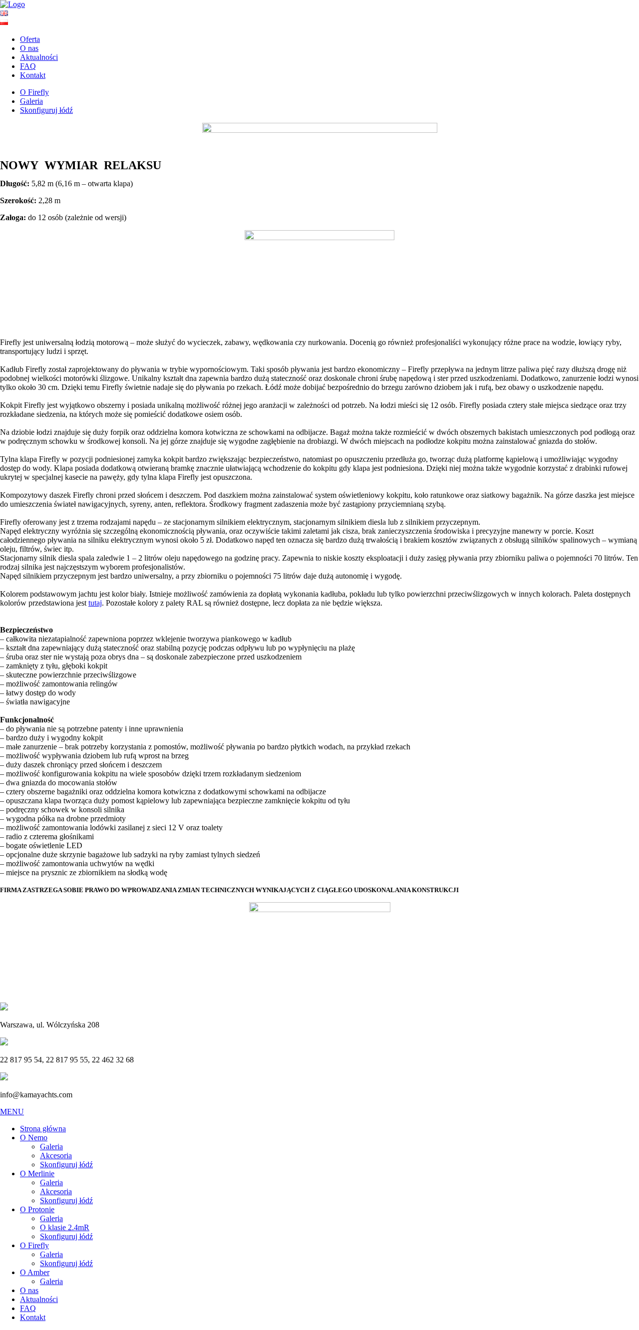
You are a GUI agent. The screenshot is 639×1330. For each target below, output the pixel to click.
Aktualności (39, 57)
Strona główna (43, 1128)
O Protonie (37, 1209)
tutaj (95, 603)
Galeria (31, 101)
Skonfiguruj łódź (46, 110)
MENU (12, 1111)
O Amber (34, 1272)
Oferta (30, 39)
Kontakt (32, 75)
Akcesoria (56, 1155)
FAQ (28, 66)
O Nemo (33, 1137)
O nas (29, 48)
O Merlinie (37, 1173)
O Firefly (34, 92)
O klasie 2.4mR (64, 1227)
